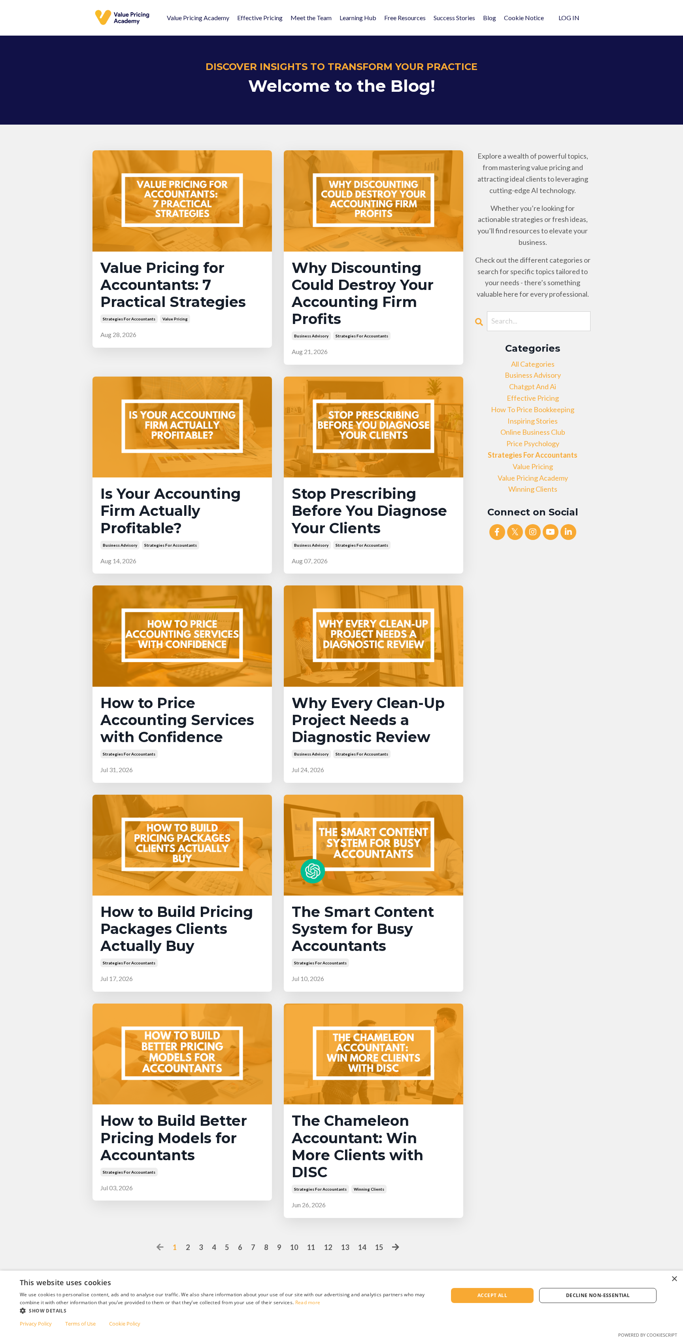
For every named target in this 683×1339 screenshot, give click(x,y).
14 (362, 1247)
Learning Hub (358, 17)
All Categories (533, 364)
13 (345, 1247)
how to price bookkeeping (532, 409)
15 (379, 1247)
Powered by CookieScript (647, 1335)
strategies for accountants (129, 318)
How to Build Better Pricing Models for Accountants (173, 1137)
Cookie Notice (524, 17)
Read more (308, 1302)
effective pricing (533, 398)
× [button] (674, 1279)
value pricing (175, 318)
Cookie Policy (124, 1323)
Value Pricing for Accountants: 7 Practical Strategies (173, 285)
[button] (228, 1310)
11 (311, 1247)
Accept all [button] (492, 1295)
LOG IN (568, 17)
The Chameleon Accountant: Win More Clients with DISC (357, 1146)
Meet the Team (311, 17)
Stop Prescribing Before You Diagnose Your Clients (369, 510)
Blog (489, 17)
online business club (532, 432)
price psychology (532, 443)
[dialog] (341, 1305)
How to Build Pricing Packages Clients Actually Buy (176, 929)
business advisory (311, 335)
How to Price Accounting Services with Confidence (177, 720)
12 (328, 1247)
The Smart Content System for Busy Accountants (363, 929)
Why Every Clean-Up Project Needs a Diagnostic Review (368, 720)
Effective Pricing (260, 17)
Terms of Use (80, 1323)
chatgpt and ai (532, 386)
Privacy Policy (36, 1323)
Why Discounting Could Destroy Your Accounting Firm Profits (363, 293)
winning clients (369, 1189)
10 (294, 1247)
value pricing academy (533, 477)
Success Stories (454, 17)
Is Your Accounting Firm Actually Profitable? (170, 510)
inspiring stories (533, 421)
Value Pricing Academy (198, 17)
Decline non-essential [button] (598, 1295)
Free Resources (405, 17)
